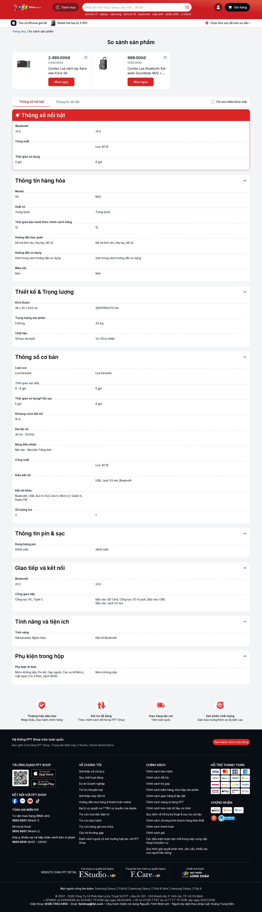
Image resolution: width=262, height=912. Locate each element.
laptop (104, 14)
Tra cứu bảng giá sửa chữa (96, 826)
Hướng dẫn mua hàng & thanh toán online (105, 802)
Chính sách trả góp (158, 783)
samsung (115, 14)
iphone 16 (130, 14)
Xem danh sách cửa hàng (231, 742)
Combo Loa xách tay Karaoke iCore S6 (67, 71)
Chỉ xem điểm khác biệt (231, 101)
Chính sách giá (155, 832)
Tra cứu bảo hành (90, 820)
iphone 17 (91, 14)
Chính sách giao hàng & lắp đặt (165, 796)
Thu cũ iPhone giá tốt (32, 23)
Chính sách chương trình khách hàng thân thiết (175, 820)
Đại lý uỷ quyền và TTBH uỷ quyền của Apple (108, 808)
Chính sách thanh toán (160, 826)
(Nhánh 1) (25, 820)
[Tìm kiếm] (187, 7)
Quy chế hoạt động (91, 777)
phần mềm (172, 14)
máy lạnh (158, 14)
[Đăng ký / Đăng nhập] (218, 7)
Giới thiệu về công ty (92, 771)
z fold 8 (186, 14)
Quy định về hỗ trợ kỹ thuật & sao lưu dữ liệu (174, 814)
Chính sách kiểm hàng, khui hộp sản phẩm (172, 789)
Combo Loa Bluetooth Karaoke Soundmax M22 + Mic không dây (147, 71)
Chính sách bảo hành (159, 771)
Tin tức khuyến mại (91, 789)
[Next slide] (90, 23)
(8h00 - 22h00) (29, 842)
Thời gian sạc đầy (27, 383)
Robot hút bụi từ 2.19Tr (72, 23)
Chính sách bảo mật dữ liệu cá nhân (168, 808)
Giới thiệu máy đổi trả (92, 796)
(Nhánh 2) (26, 831)
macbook (144, 14)
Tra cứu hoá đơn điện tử (94, 814)
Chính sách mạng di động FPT (165, 802)
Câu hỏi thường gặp (91, 832)
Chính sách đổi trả (157, 777)
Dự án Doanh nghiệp (92, 783)
